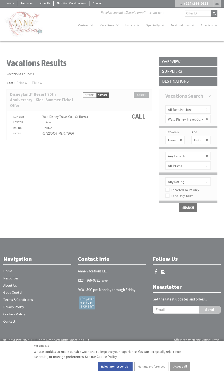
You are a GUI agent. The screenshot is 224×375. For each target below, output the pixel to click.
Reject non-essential (115, 366)
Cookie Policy (107, 356)
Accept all (180, 366)
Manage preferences (151, 366)
